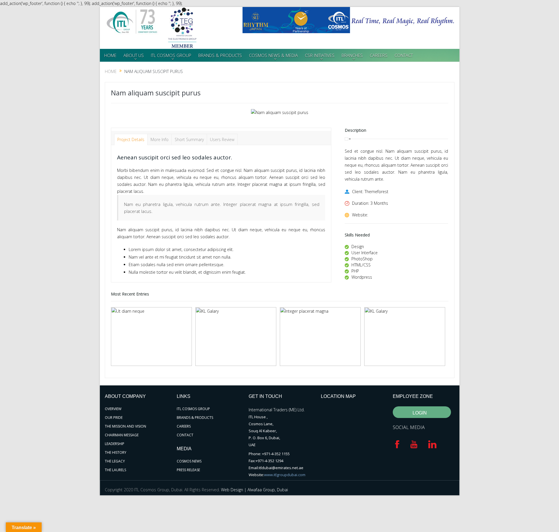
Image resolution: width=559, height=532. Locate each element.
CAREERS (379, 55)
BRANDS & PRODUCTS (220, 55)
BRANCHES (352, 55)
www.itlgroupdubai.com (284, 474)
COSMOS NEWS (189, 461)
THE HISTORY (115, 452)
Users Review (222, 139)
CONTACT (404, 55)
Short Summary (189, 139)
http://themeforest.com (391, 215)
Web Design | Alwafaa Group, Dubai (254, 489)
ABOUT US (133, 55)
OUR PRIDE (114, 417)
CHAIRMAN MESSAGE (122, 435)
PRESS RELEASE (188, 469)
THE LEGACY (115, 461)
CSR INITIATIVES (320, 55)
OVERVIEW (113, 408)
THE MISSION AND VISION (125, 426)
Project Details (130, 139)
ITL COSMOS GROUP (171, 55)
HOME (110, 55)
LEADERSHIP (114, 443)
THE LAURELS (115, 469)
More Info (160, 139)
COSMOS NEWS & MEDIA (273, 55)
